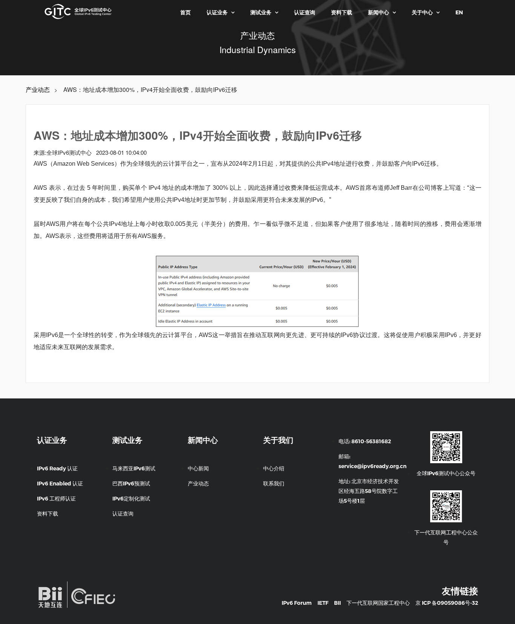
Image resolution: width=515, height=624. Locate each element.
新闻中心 (382, 12)
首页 (185, 12)
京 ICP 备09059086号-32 (446, 603)
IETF (322, 603)
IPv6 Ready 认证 (57, 468)
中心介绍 (273, 468)
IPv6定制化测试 (131, 498)
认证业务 (221, 12)
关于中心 (426, 12)
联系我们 (273, 483)
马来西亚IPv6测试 (133, 468)
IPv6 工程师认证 (56, 498)
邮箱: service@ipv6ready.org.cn (372, 461)
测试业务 (264, 12)
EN (459, 12)
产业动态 (38, 89)
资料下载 (341, 12)
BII (337, 603)
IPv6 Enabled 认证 (60, 483)
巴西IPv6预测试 (131, 483)
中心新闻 (198, 468)
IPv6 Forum (297, 603)
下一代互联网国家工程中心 (378, 603)
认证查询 (304, 12)
